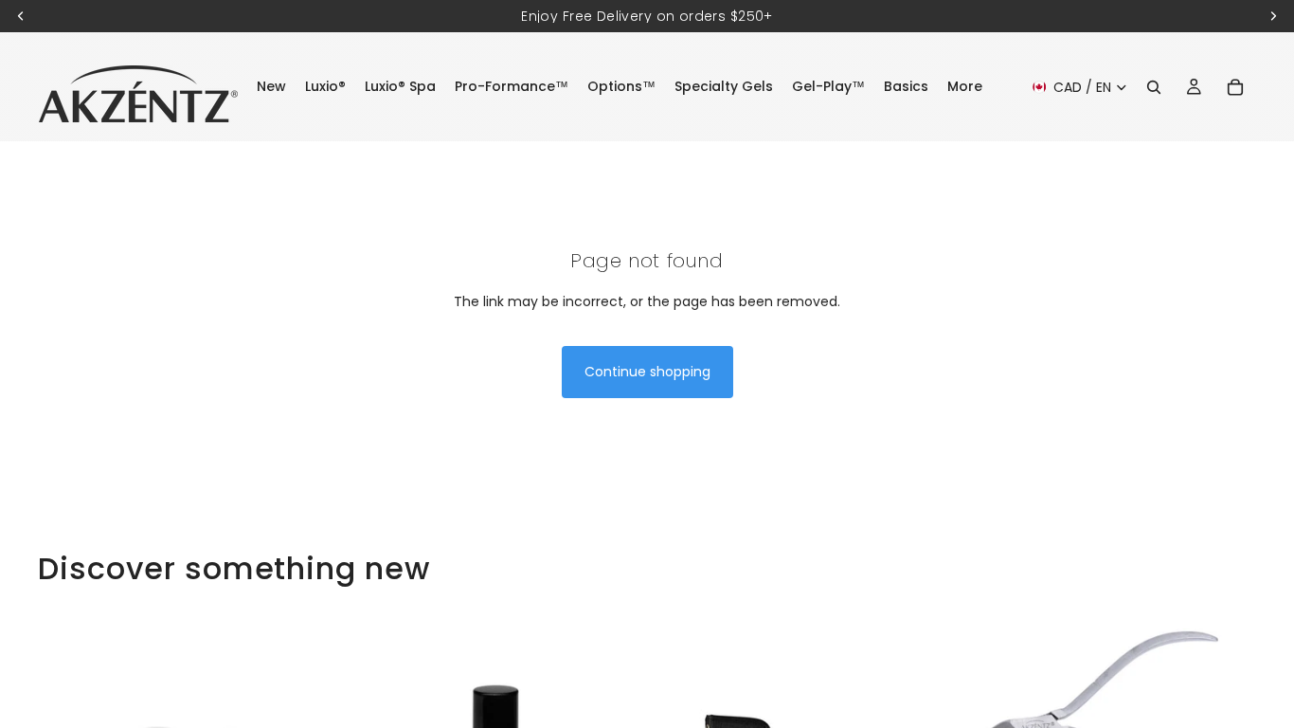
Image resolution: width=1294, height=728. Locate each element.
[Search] (1154, 87)
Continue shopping (647, 371)
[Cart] (1235, 87)
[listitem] (965, 87)
